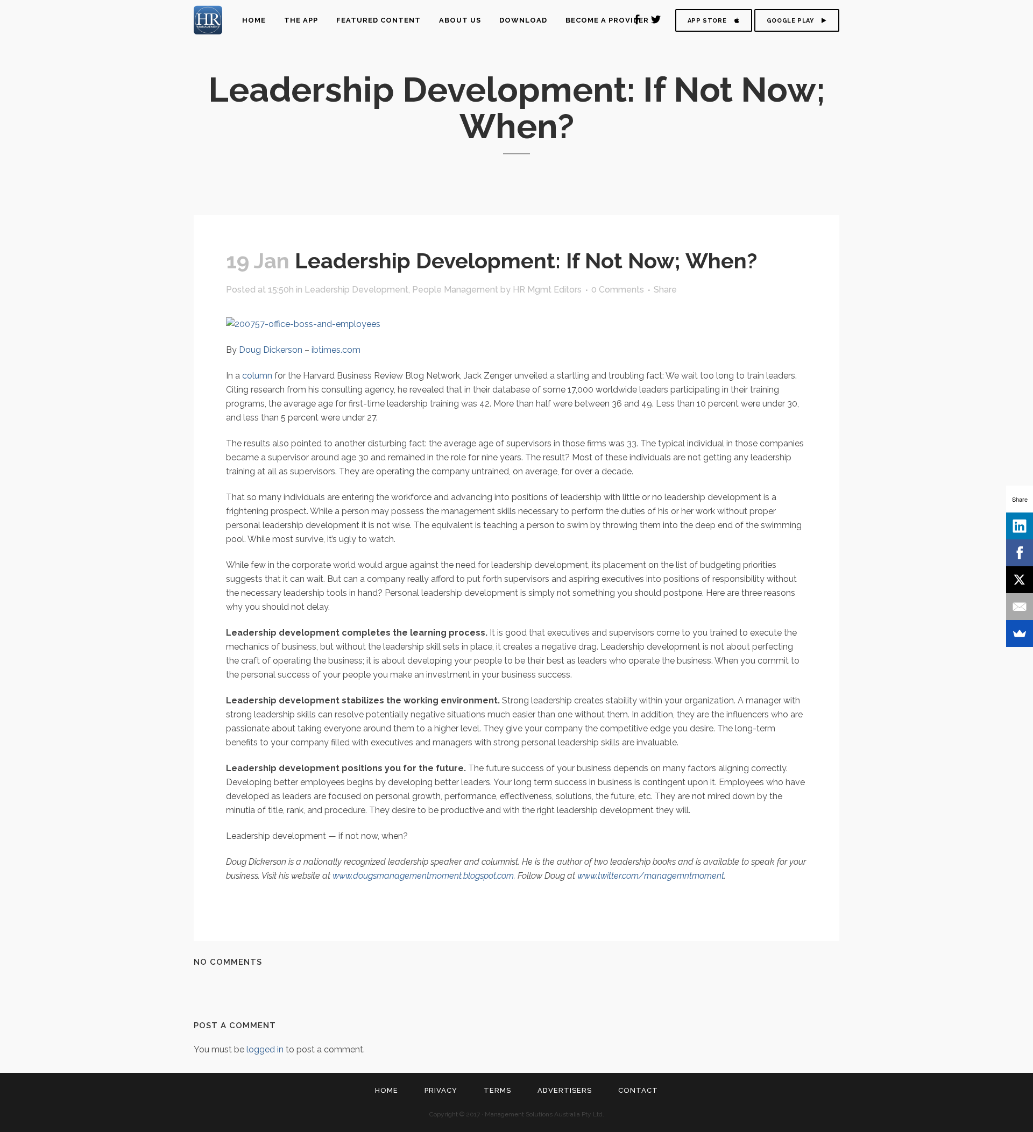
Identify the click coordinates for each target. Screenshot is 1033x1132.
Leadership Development (356, 289)
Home (386, 1090)
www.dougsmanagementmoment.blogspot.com (423, 876)
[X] (1019, 579)
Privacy (440, 1090)
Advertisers (564, 1090)
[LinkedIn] (1019, 525)
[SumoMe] (1019, 633)
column (257, 376)
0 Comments (617, 289)
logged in (265, 1049)
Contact (638, 1090)
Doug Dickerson (270, 350)
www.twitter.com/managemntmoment (650, 876)
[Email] (1019, 606)
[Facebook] (1019, 552)
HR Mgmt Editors (547, 289)
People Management (455, 289)
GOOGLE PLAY (790, 20)
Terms (497, 1090)
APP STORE (707, 20)
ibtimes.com (336, 350)
